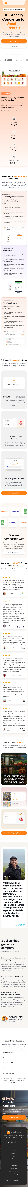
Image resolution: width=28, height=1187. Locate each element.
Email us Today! (14, 41)
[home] (10, 2)
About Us (14, 1153)
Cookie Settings (14, 1174)
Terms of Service (14, 1171)
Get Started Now (14, 493)
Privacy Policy (14, 1168)
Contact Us (14, 1082)
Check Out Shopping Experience (14, 833)
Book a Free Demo (14, 552)
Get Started (14, 46)
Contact (14, 1159)
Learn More (14, 1117)
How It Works (14, 1151)
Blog (14, 1156)
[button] (21, 2)
